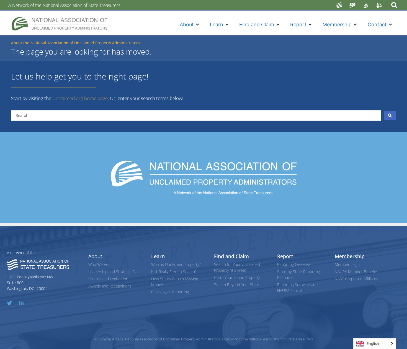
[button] (190, 24)
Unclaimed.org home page (80, 98)
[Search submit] (390, 115)
